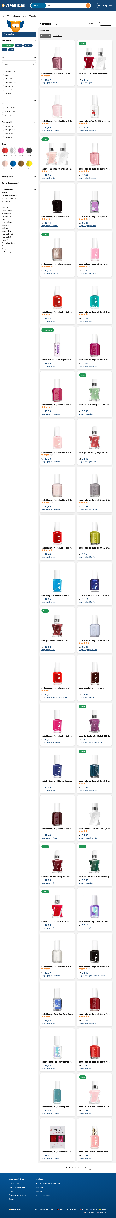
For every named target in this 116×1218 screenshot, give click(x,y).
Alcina (8, 79)
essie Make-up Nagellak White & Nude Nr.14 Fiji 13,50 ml (57, 452)
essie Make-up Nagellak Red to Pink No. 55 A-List (57, 548)
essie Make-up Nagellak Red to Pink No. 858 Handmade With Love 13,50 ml (95, 1062)
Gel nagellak (10, 130)
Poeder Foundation (8, 243)
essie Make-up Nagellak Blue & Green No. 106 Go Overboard (95, 781)
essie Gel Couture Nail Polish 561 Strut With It (95, 736)
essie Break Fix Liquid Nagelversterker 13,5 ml (57, 360)
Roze (21, 156)
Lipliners (5, 228)
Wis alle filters (57, 36)
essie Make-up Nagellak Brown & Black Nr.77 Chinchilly (95, 500)
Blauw (13, 169)
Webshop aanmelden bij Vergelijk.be (48, 1183)
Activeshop (10, 71)
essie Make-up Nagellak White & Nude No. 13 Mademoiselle (57, 121)
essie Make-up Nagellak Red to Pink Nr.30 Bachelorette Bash (95, 360)
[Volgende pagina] (90, 1167)
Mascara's (5, 240)
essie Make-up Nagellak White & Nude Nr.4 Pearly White (57, 966)
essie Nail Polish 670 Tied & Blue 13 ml (95, 595)
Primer (4, 246)
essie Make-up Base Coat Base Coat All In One (57, 1014)
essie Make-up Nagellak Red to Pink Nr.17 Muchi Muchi (95, 264)
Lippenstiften (6, 231)
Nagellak (33, 16)
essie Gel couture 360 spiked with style (57, 876)
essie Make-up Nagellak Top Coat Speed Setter (95, 216)
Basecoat (9, 126)
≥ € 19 (8, 115)
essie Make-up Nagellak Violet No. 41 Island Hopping (57, 73)
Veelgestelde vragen (43, 1195)
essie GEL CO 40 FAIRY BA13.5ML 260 (57, 169)
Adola (8, 75)
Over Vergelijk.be (15, 1183)
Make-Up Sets (7, 237)
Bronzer (4, 192)
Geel (29, 169)
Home (4, 16)
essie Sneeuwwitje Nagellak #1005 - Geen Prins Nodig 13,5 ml (95, 1152)
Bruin (21, 169)
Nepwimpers (6, 213)
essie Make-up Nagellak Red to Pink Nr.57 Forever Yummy (95, 1014)
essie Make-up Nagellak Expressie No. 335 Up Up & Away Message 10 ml (57, 1107)
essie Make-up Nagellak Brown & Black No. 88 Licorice (95, 966)
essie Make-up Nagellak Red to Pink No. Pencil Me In (57, 736)
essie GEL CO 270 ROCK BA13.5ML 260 (57, 921)
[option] (8, 45)
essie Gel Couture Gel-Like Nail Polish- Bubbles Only (95, 73)
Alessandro (10, 82)
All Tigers (9, 86)
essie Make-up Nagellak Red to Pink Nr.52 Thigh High (57, 829)
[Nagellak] (44, 5)
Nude (5, 169)
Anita (8, 93)
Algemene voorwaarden (17, 1195)
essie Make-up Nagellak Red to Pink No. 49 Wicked (57, 216)
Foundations (6, 216)
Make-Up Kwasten (8, 234)
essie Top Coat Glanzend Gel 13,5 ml (94, 829)
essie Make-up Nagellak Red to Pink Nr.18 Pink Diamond (95, 169)
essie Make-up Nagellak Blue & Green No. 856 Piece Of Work (95, 548)
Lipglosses (5, 225)
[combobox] (60, 5)
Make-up (25, 16)
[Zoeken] (88, 5)
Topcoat (9, 137)
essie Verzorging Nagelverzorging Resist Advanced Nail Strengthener (57, 1062)
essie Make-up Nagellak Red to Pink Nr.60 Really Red (57, 312)
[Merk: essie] (50, 36)
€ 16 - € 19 (10, 111)
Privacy (11, 1191)
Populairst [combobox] (104, 24)
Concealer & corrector (9, 195)
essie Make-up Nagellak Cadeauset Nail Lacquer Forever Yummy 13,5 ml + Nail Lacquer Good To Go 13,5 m (57, 1152)
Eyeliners (5, 204)
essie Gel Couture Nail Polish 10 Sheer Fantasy (95, 1107)
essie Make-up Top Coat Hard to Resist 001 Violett (95, 921)
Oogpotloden (6, 207)
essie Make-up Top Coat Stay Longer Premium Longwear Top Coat (95, 121)
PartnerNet (40, 1187)
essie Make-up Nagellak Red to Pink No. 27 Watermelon (57, 405)
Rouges (4, 249)
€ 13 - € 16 (10, 108)
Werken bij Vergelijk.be (17, 1187)
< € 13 (9, 104)
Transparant (13, 156)
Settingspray (6, 252)
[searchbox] (19, 64)
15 (85, 1167)
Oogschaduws (7, 210)
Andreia (8, 90)
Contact (11, 1199)
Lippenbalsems (7, 222)
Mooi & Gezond (14, 16)
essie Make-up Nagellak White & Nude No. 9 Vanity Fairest (57, 500)
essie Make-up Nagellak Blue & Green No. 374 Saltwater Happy (95, 640)
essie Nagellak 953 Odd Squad (92, 688)
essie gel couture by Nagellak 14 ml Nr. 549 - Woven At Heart (95, 452)
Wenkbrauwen (7, 201)
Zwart (29, 156)
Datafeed (39, 1191)
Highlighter (6, 219)
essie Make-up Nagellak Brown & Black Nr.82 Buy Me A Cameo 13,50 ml (57, 264)
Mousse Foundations (9, 198)
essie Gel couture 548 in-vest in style (95, 876)
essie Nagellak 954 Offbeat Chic (55, 595)
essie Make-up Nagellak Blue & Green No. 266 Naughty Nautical (95, 312)
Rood (5, 156)
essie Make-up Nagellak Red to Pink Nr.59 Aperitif (57, 688)
